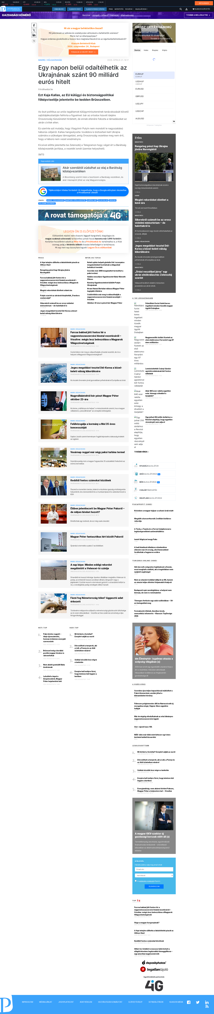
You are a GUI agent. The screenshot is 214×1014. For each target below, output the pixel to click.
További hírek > (141, 452)
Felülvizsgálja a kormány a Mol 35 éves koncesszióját (92, 425)
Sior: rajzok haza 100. (143, 727)
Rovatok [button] (128, 9)
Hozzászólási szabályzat (110, 1002)
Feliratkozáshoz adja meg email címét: (148, 865)
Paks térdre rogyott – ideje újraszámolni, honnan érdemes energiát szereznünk (54, 637)
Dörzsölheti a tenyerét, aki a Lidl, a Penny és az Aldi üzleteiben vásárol (86, 648)
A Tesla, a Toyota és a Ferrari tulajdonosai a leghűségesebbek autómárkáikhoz (152, 530)
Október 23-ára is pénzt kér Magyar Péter (104, 303)
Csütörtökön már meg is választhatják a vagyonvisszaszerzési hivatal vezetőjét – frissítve (104, 297)
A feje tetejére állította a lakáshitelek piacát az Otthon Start (59, 263)
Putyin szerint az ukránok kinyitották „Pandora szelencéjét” (60, 297)
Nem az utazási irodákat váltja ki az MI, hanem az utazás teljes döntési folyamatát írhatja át (153, 581)
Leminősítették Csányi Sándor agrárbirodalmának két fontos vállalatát (158, 371)
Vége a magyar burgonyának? (147, 923)
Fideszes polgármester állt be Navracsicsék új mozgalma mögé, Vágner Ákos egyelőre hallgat (154, 706)
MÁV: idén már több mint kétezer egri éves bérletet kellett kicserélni (152, 736)
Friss (111, 9)
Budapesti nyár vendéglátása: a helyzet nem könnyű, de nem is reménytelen (153, 591)
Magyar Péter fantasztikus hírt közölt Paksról (96, 536)
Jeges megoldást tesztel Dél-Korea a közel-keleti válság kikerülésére (59, 312)
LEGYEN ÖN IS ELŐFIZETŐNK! (83, 231)
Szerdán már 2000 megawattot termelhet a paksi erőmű (105, 272)
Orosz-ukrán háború (153, 27)
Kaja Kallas (103, 200)
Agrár (137, 195)
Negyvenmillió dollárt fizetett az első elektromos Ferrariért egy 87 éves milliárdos (159, 340)
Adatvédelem (86, 1002)
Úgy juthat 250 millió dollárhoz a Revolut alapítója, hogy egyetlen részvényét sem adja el (159, 419)
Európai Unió (92, 200)
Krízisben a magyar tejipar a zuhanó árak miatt (153, 511)
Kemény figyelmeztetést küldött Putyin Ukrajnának (103, 284)
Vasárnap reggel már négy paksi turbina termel (97, 452)
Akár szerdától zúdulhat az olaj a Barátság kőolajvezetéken (92, 169)
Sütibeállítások (156, 1002)
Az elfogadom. (149, 881)
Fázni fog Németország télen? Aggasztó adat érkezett (96, 599)
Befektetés (119, 9)
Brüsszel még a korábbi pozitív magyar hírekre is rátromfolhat (53, 653)
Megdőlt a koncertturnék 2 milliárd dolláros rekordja (152, 520)
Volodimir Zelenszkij (47, 203)
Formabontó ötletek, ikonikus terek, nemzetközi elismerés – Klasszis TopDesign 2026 (153, 613)
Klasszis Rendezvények (95, 9)
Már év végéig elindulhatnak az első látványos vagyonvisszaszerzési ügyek (153, 717)
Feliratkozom (154, 886)
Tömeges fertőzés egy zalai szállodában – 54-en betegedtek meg (153, 602)
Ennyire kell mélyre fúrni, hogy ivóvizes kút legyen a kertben (86, 673)
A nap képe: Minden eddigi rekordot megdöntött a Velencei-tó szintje (91, 566)
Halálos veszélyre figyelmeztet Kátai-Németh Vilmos (106, 278)
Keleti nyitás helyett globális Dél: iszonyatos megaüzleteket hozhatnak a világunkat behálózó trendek (105, 264)
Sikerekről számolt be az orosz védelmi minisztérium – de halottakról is (57, 304)
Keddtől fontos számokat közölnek (90, 480)
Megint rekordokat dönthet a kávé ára (56, 290)
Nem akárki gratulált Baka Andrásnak (54, 666)
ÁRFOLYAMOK (204, 3)
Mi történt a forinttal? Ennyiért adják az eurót (84, 635)
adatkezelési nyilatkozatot (146, 881)
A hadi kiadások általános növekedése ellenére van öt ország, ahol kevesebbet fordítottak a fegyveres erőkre (151, 549)
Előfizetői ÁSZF (135, 1002)
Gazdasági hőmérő (16, 15)
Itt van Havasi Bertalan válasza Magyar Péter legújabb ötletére (105, 290)
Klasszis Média (176, 1002)
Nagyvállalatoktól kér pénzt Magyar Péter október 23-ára (94, 397)
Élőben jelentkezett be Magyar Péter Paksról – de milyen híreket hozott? (97, 510)
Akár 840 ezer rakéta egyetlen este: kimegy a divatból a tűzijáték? (158, 393)
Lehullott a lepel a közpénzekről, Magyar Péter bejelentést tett (52, 678)
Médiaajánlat (45, 1002)
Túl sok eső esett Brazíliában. (146, 208)
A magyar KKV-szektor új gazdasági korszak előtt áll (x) (152, 835)
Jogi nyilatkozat (66, 1002)
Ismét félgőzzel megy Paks (145, 539)
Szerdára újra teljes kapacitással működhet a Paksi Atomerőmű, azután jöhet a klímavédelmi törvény (153, 693)
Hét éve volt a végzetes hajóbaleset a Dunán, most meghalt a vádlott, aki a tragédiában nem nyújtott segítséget (153, 569)
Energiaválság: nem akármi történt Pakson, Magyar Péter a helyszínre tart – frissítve (155, 790)
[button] (186, 9)
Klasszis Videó (75, 9)
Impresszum (27, 1002)
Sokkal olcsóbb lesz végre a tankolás (86, 661)
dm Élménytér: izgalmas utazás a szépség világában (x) (154, 660)
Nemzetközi (139, 142)
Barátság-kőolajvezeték (76, 200)
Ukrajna (112, 200)
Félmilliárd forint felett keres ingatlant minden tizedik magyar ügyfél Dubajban (159, 305)
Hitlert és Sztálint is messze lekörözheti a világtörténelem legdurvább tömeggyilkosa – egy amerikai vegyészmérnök (153, 951)
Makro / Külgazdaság (50, 60)
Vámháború (59, 9)
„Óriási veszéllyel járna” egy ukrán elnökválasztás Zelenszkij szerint (153, 274)
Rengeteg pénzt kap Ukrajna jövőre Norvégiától (55, 271)
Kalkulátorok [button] (140, 9)
